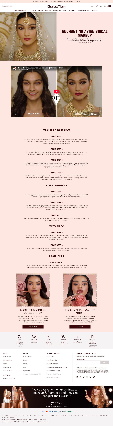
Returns (25, 363)
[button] (105, 6)
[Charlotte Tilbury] (56, 6)
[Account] (97, 6)
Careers (5, 363)
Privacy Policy (7, 367)
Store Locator (7, 356)
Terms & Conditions (22, 419)
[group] (20, 340)
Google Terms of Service (41, 421)
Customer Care (27, 356)
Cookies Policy (7, 370)
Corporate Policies (33, 419)
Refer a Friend (50, 356)
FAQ (24, 367)
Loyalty (92, 6)
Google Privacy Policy (28, 421)
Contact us (12, 417)
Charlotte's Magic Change (54, 374)
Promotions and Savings (53, 370)
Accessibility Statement (53, 377)
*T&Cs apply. (80, 367)
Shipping (25, 360)
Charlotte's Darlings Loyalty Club (32, 374)
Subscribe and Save (52, 360)
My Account (26, 370)
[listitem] (21, 11)
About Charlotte (7, 360)
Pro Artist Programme (52, 363)
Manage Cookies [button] (42, 419)
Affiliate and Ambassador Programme (57, 367)
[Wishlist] (101, 6)
